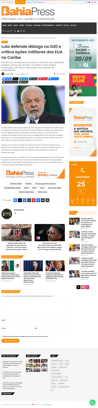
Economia (37, 25)
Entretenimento (48, 25)
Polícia (66, 25)
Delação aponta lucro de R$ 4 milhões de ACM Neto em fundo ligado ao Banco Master (88, 223)
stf (52, 390)
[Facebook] (15, 200)
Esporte (59, 25)
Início (4, 38)
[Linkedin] (24, 200)
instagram (82, 106)
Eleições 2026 (55, 370)
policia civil (54, 380)
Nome (3, 320)
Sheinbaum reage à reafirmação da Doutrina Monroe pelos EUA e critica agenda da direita (10, 275)
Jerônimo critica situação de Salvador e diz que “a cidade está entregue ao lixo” (88, 236)
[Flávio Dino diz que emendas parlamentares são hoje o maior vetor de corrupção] (36, 370)
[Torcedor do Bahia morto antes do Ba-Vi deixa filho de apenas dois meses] (74, 274)
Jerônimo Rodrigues (56, 377)
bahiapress (8, 74)
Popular (73, 213)
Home (4, 25)
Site (35, 328)
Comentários (91, 213)
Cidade (21, 25)
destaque (53, 367)
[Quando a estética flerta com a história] (36, 361)
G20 (34, 188)
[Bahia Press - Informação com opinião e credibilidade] (27, 13)
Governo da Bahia (56, 373)
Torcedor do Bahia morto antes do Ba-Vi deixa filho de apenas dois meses (88, 274)
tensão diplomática (27, 192)
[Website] (15, 213)
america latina (16, 184)
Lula (42, 188)
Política (73, 25)
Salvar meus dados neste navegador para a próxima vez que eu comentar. (25, 336)
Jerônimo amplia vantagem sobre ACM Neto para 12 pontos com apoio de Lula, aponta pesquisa (55, 2)
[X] (20, 200)
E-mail (3, 328)
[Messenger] (38, 200)
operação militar (55, 188)
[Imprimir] (47, 200)
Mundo (9, 38)
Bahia (16, 25)
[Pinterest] (34, 200)
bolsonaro (54, 364)
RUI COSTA (61, 383)
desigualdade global (13, 188)
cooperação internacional (45, 184)
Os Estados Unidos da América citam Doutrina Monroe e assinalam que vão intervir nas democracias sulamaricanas (32, 277)
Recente (81, 213)
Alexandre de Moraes (57, 360)
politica (53, 383)
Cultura (28, 25)
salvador (53, 386)
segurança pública (64, 386)
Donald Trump (63, 367)
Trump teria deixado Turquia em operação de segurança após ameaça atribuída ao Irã (54, 275)
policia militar (63, 380)
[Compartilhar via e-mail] (43, 200)
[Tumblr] (29, 200)
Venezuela (43, 192)
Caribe (29, 184)
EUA (27, 188)
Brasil (10, 25)
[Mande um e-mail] (12, 74)
